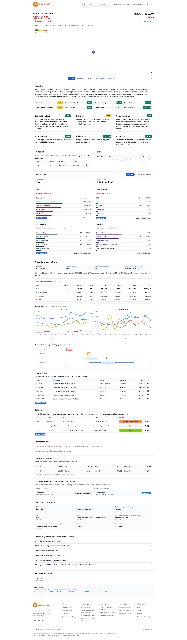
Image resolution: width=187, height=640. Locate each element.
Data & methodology (143, 617)
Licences (59, 629)
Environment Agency (79, 592)
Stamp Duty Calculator (107, 616)
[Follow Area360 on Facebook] (35, 620)
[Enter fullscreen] (151, 29)
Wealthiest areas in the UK (88, 620)
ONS (58, 592)
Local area (130, 174)
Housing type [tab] (111, 228)
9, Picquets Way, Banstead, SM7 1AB (64, 384)
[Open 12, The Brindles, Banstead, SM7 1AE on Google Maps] (148, 387)
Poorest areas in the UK (88, 616)
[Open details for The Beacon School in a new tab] (148, 421)
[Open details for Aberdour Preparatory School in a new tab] (148, 426)
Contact (139, 614)
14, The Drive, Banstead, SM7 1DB (63, 395)
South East (45, 25)
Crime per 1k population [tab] (43, 193)
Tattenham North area (144, 174)
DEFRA (87, 592)
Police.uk (47, 592)
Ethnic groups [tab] (100, 193)
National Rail (104, 592)
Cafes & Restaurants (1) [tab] (81, 446)
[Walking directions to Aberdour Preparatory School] (145, 426)
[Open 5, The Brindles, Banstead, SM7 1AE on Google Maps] (148, 391)
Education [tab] (39, 228)
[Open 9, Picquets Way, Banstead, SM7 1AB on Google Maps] (148, 384)
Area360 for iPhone (125, 614)
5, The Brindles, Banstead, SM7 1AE (64, 391)
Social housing (100, 78)
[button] (93, 53)
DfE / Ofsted (53, 592)
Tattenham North (74, 25)
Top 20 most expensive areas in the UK (88, 611)
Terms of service (49, 629)
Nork (84, 25)
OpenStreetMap (94, 592)
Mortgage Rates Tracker (107, 612)
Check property (67, 610)
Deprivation (80, 78)
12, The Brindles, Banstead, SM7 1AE (64, 387)
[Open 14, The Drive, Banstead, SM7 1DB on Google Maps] (148, 395)
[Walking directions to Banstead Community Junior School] (145, 430)
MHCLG (71, 592)
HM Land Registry (39, 592)
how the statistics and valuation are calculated (56, 594)
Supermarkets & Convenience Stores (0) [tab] (48, 446)
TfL (100, 592)
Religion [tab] (108, 193)
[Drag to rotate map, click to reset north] (151, 78)
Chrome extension (124, 607)
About (139, 610)
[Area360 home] (41, 4)
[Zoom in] (151, 72)
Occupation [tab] (48, 228)
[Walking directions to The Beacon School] (145, 421)
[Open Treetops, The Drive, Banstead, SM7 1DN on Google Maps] (148, 399)
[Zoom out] (151, 75)
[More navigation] (152, 4)
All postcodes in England (69, 617)
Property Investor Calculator (105, 608)
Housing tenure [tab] (100, 228)
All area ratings (85, 607)
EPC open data (64, 592)
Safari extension (124, 610)
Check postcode (67, 607)
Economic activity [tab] (59, 228)
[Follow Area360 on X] (42, 620)
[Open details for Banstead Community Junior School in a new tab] (148, 430)
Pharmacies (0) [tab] (97, 446)
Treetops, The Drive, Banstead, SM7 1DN (66, 399)
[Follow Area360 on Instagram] (39, 620)
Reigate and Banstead (58, 25)
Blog (138, 607)
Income (89, 78)
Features (65, 614)
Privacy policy (37, 629)
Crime (72, 78)
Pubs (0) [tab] (67, 446)
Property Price (112, 78)
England (36, 25)
